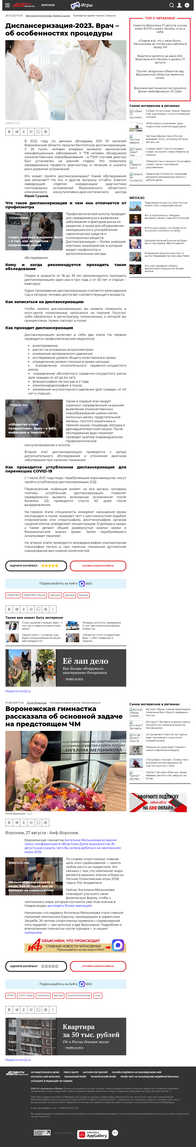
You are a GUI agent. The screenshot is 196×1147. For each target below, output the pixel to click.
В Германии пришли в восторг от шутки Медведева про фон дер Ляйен (167, 254)
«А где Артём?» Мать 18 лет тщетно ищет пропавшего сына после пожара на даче (166, 737)
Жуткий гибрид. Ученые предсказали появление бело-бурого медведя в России (168, 712)
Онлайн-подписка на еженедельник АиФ (137, 1072)
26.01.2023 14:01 (14, 15)
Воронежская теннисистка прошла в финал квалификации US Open (160, 90)
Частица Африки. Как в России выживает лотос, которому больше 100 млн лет (167, 139)
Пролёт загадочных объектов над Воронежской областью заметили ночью (160, 75)
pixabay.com (12, 122)
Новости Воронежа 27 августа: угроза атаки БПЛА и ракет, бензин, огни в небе (160, 29)
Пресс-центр (71, 1072)
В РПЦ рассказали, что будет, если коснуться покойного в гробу (165, 229)
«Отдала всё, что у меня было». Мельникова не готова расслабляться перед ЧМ (160, 44)
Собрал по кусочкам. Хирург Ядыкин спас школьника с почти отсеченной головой (168, 113)
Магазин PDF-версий (95, 1072)
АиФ (29, 813)
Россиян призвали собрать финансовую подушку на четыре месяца (164, 269)
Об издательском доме (45, 1072)
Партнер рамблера (64, 1133)
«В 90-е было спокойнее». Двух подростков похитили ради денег (166, 125)
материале (33, 932)
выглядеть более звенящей (69, 906)
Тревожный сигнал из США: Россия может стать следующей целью (166, 204)
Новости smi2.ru (18, 691)
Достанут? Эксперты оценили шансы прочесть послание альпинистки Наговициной (168, 724)
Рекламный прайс (75, 1077)
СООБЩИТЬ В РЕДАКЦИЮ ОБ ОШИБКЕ (52, 1081)
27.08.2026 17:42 (14, 702)
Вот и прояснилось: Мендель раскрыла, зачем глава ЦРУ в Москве (167, 216)
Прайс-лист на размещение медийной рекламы (150, 1077)
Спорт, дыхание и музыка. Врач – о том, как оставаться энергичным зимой (42, 625)
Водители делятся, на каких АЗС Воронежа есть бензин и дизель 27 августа (160, 59)
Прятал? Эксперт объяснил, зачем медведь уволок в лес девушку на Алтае (166, 775)
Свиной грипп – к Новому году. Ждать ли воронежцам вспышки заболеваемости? (41, 637)
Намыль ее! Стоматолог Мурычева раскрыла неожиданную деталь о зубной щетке (166, 176)
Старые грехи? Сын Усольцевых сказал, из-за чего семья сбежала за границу (167, 151)
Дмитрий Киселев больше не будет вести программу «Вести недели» (166, 242)
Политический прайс (103, 1077)
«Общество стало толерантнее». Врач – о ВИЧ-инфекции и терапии (101, 637)
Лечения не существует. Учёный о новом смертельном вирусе (166, 749)
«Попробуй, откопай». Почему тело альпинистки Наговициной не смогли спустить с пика (167, 762)
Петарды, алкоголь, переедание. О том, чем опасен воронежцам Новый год (101, 625)
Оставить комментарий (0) (98, 566)
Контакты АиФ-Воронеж (45, 1077)
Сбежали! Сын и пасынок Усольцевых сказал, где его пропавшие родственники (168, 164)
